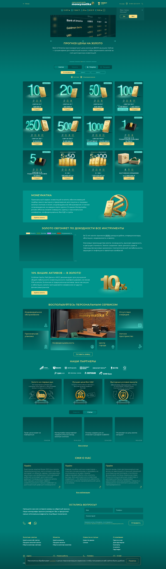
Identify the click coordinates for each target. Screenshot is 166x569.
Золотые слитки (30, 537)
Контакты (116, 545)
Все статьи (83, 446)
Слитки (61, 67)
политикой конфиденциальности (113, 523)
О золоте (116, 547)
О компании (118, 537)
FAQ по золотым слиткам (32, 545)
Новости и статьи (90, 537)
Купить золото (39, 217)
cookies (52, 561)
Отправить (136, 523)
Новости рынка (88, 540)
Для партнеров (118, 542)
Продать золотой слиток (32, 542)
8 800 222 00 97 (134, 3)
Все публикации (83, 492)
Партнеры (116, 549)
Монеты (75, 67)
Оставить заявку (83, 354)
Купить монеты (58, 540)
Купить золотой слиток (31, 540)
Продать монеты (59, 542)
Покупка (92, 67)
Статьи (85, 542)
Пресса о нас (118, 540)
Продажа (106, 67)
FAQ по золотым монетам (62, 545)
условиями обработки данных (93, 523)
